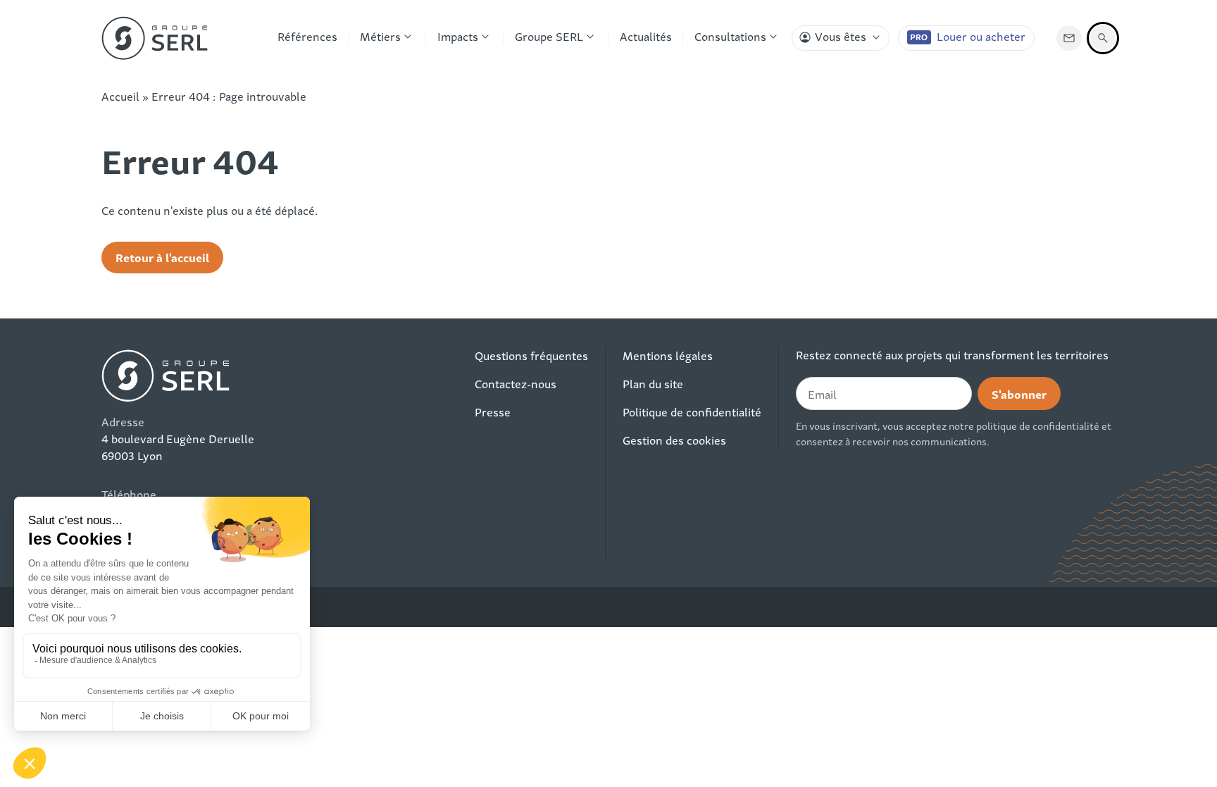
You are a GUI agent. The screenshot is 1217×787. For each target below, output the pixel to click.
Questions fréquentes (531, 355)
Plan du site (653, 383)
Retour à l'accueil (162, 257)
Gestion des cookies (674, 439)
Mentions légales (668, 355)
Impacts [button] (457, 36)
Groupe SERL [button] (549, 36)
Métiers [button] (380, 36)
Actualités (646, 36)
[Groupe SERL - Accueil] (154, 38)
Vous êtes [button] (840, 36)
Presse (493, 411)
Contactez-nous (515, 383)
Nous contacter (1069, 38)
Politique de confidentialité (692, 411)
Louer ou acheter (981, 36)
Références (307, 36)
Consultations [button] (730, 36)
